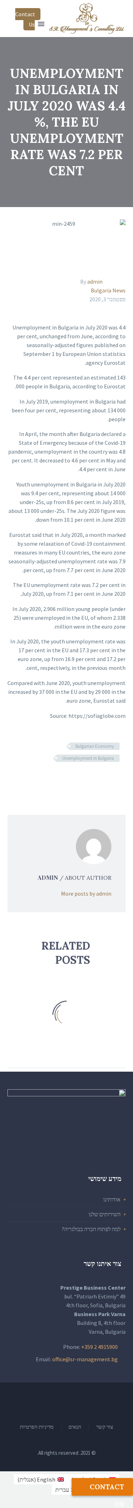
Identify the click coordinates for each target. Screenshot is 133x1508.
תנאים (74, 1427)
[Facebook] (121, 779)
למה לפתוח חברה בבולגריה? (91, 1229)
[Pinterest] (100, 779)
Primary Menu (41, 24)
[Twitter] (110, 779)
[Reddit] (69, 779)
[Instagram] (57, 1401)
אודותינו (112, 1199)
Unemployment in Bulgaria (88, 758)
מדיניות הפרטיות (37, 1427)
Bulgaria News (108, 290)
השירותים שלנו (105, 1214)
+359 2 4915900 (99, 1346)
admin (94, 281)
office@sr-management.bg (85, 1359)
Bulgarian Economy (95, 746)
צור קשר (104, 1427)
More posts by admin (86, 893)
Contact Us (25, 19)
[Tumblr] (90, 779)
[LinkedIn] (80, 779)
